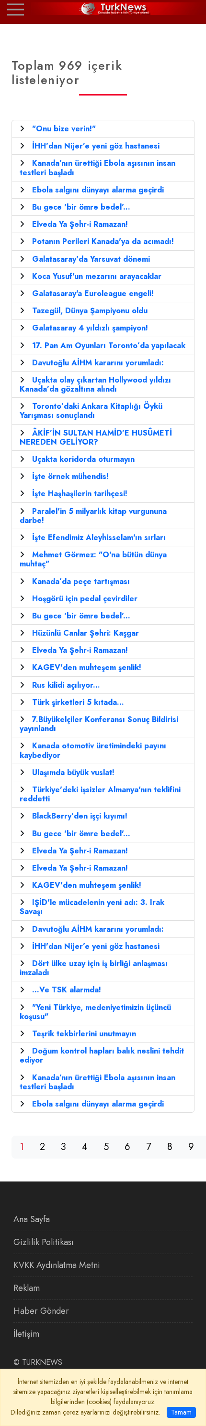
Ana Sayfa (31, 1219)
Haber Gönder (41, 1311)
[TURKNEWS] (103, 8)
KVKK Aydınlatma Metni (56, 1265)
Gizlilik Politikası (43, 1242)
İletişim (26, 1334)
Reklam (26, 1288)
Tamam (181, 1412)
